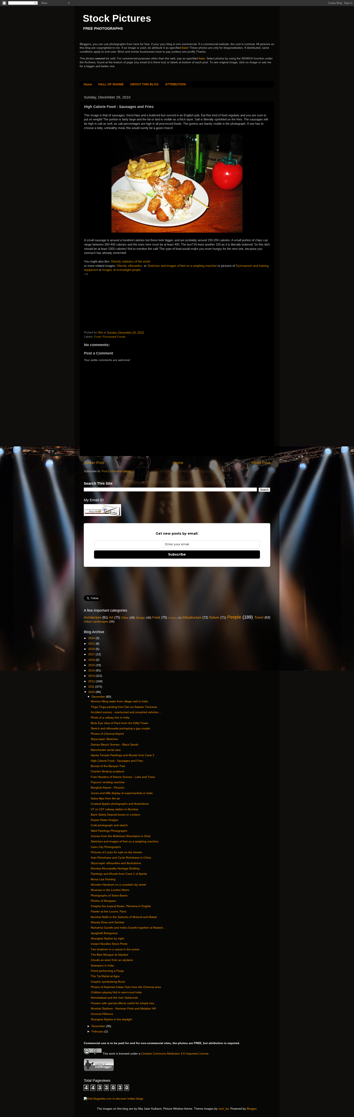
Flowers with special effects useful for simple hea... (124, 1003)
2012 (92, 681)
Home (88, 84)
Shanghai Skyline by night (107, 938)
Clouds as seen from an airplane (112, 960)
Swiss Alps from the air (105, 798)
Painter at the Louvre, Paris (108, 911)
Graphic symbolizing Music (108, 981)
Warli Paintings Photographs (109, 830)
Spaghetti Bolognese (104, 933)
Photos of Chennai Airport (107, 733)
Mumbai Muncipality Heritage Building (115, 868)
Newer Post (94, 463)
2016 (92, 659)
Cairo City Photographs (106, 847)
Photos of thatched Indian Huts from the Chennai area (126, 987)
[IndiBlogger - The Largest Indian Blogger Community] (99, 1070)
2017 (92, 654)
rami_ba (223, 1108)
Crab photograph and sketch (109, 825)
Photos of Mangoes (103, 900)
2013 (92, 675)
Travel (258, 617)
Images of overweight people (121, 270)
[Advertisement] (114, 302)
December (99, 696)
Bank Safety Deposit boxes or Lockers (115, 814)
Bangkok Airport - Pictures (107, 787)
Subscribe (177, 554)
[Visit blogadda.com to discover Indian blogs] (113, 1098)
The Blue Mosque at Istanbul (109, 954)
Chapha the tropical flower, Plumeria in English (121, 906)
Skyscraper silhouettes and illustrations (116, 863)
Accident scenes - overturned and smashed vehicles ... (126, 712)
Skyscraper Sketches (104, 739)
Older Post (261, 463)
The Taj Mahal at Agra (105, 976)
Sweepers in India (102, 965)
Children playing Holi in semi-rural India (116, 992)
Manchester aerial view (106, 749)
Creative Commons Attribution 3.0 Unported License (175, 1053)
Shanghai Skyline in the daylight (111, 1019)
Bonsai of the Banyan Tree (108, 766)
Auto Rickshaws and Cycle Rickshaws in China (121, 857)
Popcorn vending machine (108, 782)
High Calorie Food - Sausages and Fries (117, 760)
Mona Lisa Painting (103, 879)
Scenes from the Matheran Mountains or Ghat (120, 836)
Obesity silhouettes (129, 265)
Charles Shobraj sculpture (107, 771)
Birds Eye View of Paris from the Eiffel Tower (119, 723)
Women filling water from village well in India (119, 701)
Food (97, 336)
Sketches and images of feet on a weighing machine (182, 265)
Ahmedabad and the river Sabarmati (114, 997)
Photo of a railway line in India (110, 717)
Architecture (92, 617)
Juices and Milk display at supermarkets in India (122, 793)
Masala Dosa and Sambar (108, 922)
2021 (92, 643)
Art (111, 617)
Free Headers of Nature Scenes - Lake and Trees (123, 777)
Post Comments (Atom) (117, 471)
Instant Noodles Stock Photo (109, 943)
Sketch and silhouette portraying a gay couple (120, 728)
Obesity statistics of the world (130, 261)
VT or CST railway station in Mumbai (114, 809)
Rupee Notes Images (104, 820)
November (99, 1026)
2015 (92, 665)
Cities (124, 617)
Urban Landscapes (96, 621)
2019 (92, 649)
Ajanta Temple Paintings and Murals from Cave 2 (122, 755)
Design (140, 617)
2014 (92, 670)
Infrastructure (192, 617)
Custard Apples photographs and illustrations (120, 803)
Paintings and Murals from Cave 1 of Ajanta (119, 873)
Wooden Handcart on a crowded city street (118, 884)
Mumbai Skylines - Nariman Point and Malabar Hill (123, 1008)
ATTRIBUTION (175, 84)
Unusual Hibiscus (102, 1013)
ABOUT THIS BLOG (144, 84)
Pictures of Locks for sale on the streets (116, 852)
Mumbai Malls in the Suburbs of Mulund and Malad (124, 917)
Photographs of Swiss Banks (109, 895)
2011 (91, 686)
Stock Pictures (117, 18)
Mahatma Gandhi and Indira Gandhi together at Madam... (128, 927)
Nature (214, 617)
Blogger (251, 1108)
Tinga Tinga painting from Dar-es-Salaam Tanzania (124, 706)
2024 (92, 638)
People (234, 617)
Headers (172, 618)
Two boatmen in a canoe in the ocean (115, 949)
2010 (92, 692)
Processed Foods (114, 336)
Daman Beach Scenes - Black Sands (114, 744)
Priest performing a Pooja (107, 970)
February (98, 1031)
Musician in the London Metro (110, 890)
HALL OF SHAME (111, 84)
